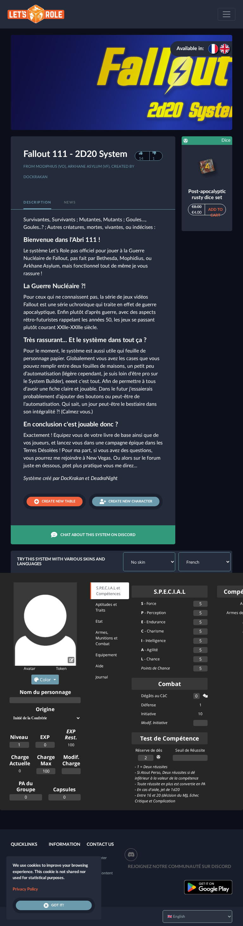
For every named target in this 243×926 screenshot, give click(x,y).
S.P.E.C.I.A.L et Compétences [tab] (108, 590)
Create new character (130, 501)
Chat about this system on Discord (97, 535)
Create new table (58, 501)
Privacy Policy (25, 889)
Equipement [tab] (106, 654)
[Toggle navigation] (226, 14)
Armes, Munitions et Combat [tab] (106, 638)
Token (61, 668)
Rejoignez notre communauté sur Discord (179, 866)
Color (45, 680)
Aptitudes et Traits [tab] (106, 607)
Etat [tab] (99, 621)
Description (37, 202)
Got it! (57, 905)
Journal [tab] (102, 677)
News (70, 202)
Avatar (29, 668)
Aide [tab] (99, 666)
